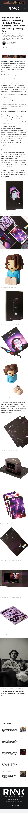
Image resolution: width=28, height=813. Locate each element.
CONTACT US (16, 799)
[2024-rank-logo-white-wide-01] (14, 7)
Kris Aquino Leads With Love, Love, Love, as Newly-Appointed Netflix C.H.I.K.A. (9, 753)
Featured (9, 699)
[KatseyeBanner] (23, 760)
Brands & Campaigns (8, 750)
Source (3, 700)
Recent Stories (21, 699)
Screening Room (7, 737)
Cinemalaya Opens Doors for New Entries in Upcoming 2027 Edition (10, 730)
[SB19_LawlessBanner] (23, 771)
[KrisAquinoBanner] (23, 750)
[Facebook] (3, 48)
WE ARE (10, 799)
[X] (6, 48)
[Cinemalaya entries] (23, 726)
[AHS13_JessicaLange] (23, 737)
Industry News (7, 727)
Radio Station (14, 699)
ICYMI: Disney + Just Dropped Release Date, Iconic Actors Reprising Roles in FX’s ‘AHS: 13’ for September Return (10, 741)
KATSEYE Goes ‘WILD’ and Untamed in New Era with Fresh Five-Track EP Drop (10, 764)
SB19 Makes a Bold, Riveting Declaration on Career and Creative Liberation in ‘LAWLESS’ (9, 775)
